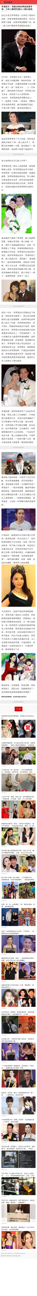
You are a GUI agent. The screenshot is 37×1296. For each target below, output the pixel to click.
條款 (13, 1256)
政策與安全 (9, 1256)
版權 (19, 1256)
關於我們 (3, 1256)
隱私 (16, 1256)
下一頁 (18, 709)
